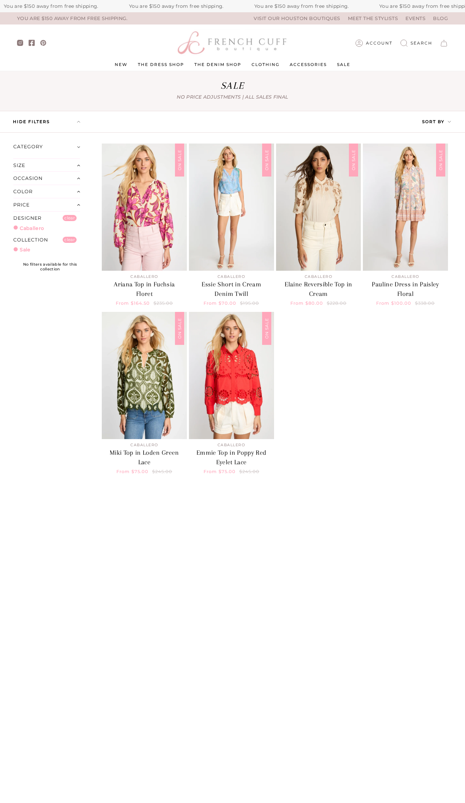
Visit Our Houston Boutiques (297, 18)
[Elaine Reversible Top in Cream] (318, 207)
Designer (27, 218)
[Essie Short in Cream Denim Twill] (231, 207)
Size (19, 165)
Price (21, 205)
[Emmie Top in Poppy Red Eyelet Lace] (231, 375)
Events (415, 18)
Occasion (28, 178)
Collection (30, 240)
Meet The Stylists (373, 18)
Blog (440, 18)
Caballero (31, 228)
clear (69, 217)
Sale (24, 250)
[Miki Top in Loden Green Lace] (144, 375)
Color (23, 191)
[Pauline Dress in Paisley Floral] (405, 207)
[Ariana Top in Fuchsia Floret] (144, 207)
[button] (416, 43)
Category (28, 147)
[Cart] (444, 43)
